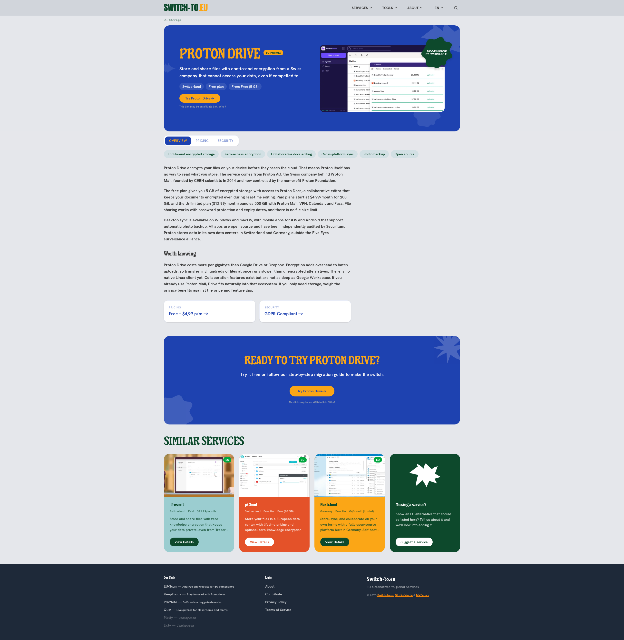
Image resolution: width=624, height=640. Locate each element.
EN (437, 8)
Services (360, 8)
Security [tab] (226, 141)
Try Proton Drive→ (199, 98)
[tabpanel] (312, 236)
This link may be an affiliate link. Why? (202, 106)
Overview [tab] (178, 141)
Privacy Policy (275, 602)
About (413, 8)
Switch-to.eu (385, 595)
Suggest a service (414, 542)
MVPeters (422, 595)
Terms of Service (278, 610)
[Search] (455, 8)
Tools (387, 8)
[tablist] (201, 140)
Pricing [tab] (202, 141)
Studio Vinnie (404, 595)
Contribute (273, 594)
